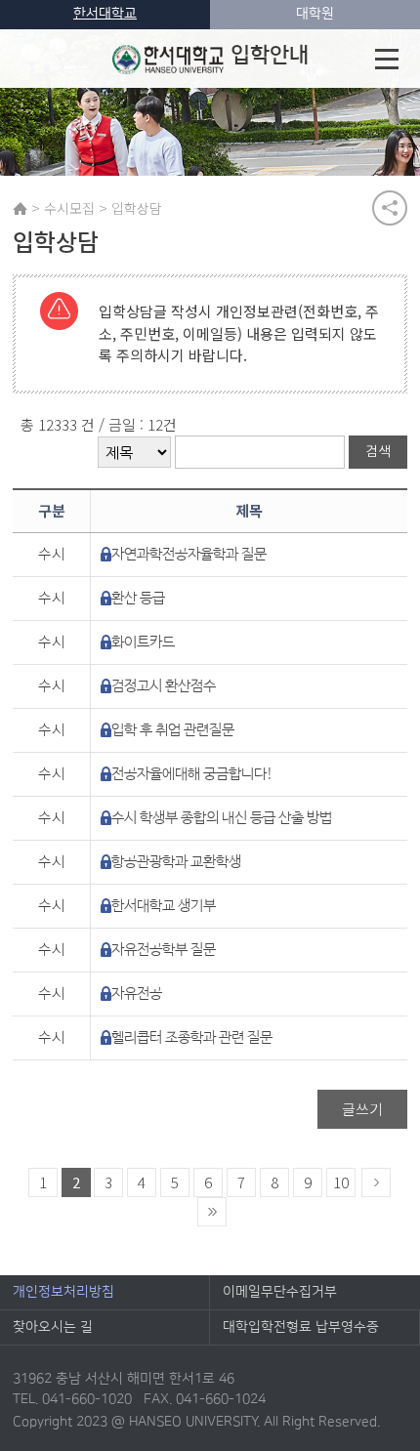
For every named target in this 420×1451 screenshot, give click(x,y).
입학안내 (270, 55)
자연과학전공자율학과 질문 (189, 554)
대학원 (315, 13)
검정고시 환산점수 (163, 686)
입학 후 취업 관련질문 (172, 730)
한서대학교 (105, 13)
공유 (389, 208)
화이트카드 (143, 642)
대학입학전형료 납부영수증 (301, 1327)
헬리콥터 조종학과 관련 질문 (192, 1037)
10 (341, 1182)
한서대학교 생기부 (163, 905)
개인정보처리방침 (63, 1292)
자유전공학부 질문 (163, 949)
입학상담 (136, 208)
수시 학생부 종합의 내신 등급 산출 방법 (221, 817)
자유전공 (136, 993)
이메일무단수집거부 (280, 1292)
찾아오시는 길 (53, 1327)
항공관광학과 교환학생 (176, 861)
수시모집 (69, 208)
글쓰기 (362, 1109)
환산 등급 (138, 598)
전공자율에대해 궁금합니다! (192, 774)
